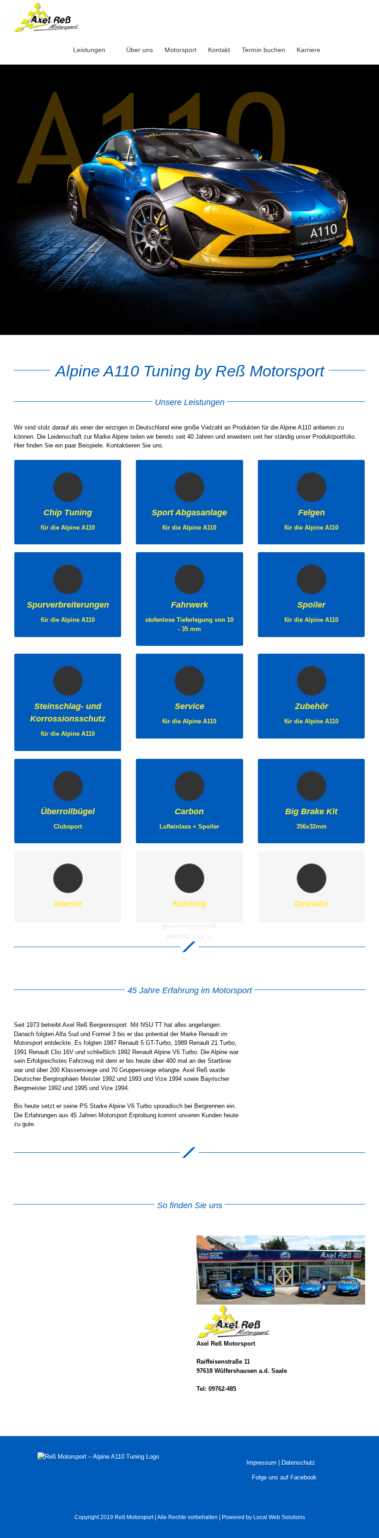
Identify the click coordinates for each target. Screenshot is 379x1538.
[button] (351, 50)
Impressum (261, 1462)
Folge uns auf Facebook (283, 1477)
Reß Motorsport (134, 1517)
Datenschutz (298, 1462)
